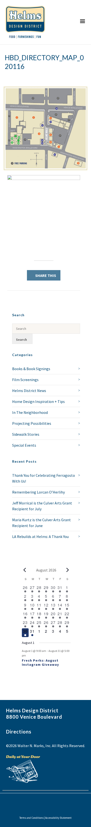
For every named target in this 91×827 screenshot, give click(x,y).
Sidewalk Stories (25, 434)
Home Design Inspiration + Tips (38, 401)
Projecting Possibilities (31, 423)
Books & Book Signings (31, 368)
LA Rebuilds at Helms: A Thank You (40, 536)
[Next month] (68, 570)
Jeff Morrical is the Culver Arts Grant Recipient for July (42, 506)
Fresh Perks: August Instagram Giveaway (40, 662)
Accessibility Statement (58, 817)
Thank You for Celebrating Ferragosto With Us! (43, 478)
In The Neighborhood (30, 412)
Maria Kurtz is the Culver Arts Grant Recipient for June (41, 522)
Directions (18, 731)
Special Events (24, 445)
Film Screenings (25, 379)
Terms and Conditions (31, 817)
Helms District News (29, 390)
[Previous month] (25, 570)
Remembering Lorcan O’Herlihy (38, 492)
